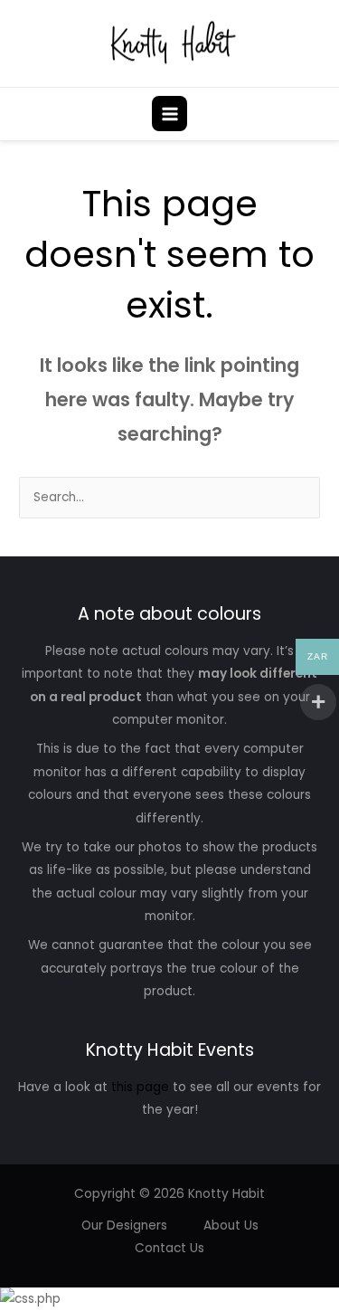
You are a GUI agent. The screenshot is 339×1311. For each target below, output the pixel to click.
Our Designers (124, 1225)
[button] (314, 113)
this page (140, 1087)
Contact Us (169, 1248)
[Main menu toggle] (169, 113)
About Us (231, 1225)
